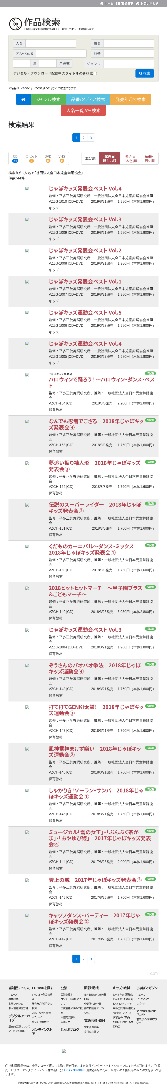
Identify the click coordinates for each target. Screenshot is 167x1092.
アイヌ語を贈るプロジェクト (146, 1012)
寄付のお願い (91, 1031)
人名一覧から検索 (83, 110)
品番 (149, 158)
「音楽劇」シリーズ (122, 1012)
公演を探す (66, 994)
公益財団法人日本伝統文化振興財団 (31, 3)
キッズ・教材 (121, 987)
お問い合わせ (147, 2)
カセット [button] (31, 158)
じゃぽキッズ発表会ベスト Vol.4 (85, 188)
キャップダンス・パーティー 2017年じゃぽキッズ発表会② (94, 918)
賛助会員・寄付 (94, 1020)
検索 (146, 73)
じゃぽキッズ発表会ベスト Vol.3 (85, 219)
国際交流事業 (68, 1017)
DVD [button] (48, 158)
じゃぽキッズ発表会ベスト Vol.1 (85, 281)
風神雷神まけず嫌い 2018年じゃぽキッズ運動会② (95, 751)
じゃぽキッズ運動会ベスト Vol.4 (85, 343)
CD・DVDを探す (42, 987)
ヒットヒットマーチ (122, 1003)
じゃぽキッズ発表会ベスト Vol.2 (85, 250)
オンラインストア (42, 1031)
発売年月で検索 (131, 99)
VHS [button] (61, 158)
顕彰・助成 (91, 987)
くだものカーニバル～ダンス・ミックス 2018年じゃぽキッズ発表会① (94, 549)
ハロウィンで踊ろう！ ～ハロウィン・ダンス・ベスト (102, 382)
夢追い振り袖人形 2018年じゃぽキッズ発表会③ (95, 465)
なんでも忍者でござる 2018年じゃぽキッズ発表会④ (96, 424)
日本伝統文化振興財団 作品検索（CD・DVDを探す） (83, 25)
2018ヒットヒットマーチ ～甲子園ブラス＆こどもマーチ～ (95, 591)
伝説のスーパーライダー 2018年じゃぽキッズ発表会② (95, 507)
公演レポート (67, 1022)
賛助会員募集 (91, 1027)
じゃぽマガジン (147, 987)
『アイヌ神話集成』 (74, 1070)
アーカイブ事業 (16, 1031)
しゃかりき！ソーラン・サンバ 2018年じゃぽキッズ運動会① (96, 793)
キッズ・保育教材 (40, 1022)
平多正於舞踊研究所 (124, 1008)
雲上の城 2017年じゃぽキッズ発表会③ (95, 879)
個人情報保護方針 (18, 1008)
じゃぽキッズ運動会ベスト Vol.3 (85, 629)
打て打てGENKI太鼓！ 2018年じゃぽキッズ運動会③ (96, 710)
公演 (64, 987)
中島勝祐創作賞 (92, 1003)
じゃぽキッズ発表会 (123, 999)
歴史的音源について (19, 1026)
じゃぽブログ (70, 1029)
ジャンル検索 (48, 99)
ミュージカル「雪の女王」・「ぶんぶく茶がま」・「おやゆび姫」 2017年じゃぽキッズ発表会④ (100, 838)
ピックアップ (142, 999)
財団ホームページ (107, 2)
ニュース (12, 994)
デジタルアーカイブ (19, 1017)
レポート (140, 1003)
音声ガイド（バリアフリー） (146, 1020)
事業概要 (125, 2)
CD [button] (15, 158)
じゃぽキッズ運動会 (123, 994)
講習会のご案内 (121, 1017)
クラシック (37, 1017)
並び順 (90, 158)
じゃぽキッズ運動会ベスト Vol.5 (85, 312)
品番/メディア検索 (88, 99)
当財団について (19, 987)
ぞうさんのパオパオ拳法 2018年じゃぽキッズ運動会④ (95, 668)
